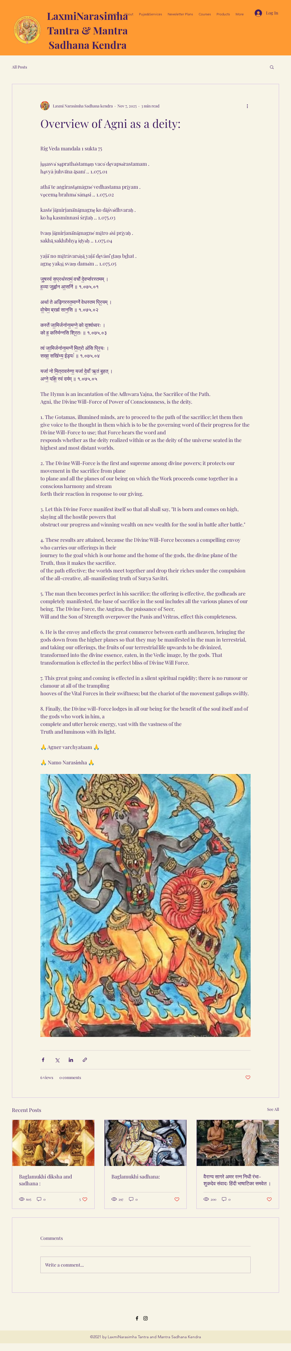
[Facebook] (137, 1318)
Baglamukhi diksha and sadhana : (45, 1180)
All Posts (19, 67)
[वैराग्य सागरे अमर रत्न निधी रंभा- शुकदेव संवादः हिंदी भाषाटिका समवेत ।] (238, 1143)
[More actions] (247, 105)
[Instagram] (145, 1318)
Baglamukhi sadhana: (135, 1176)
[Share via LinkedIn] (71, 1059)
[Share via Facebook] (43, 1059)
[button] (272, 67)
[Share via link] (85, 1059)
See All (273, 1109)
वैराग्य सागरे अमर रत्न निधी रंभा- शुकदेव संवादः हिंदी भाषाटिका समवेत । (237, 1180)
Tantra (64, 30)
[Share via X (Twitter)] (57, 1059)
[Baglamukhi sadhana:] (146, 1143)
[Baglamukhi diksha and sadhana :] (53, 1143)
